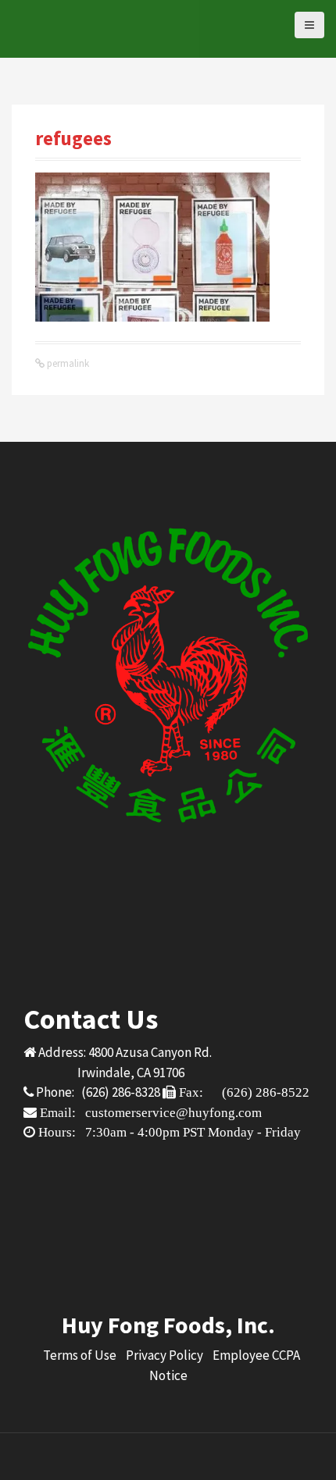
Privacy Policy (164, 1355)
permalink (67, 363)
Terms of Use (79, 1355)
